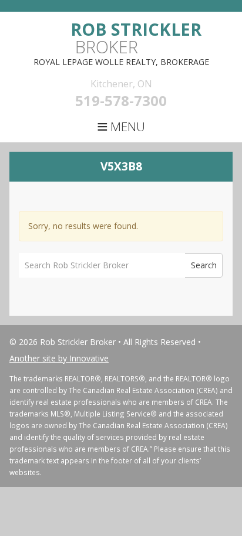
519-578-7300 (121, 100)
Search (204, 265)
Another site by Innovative (59, 358)
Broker (135, 38)
